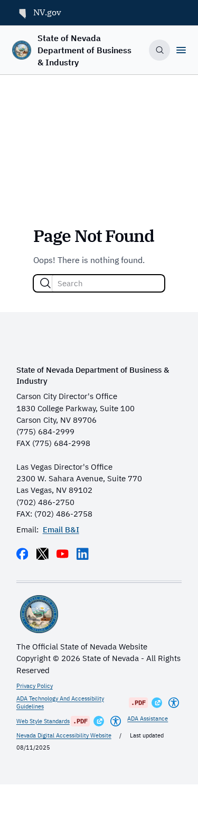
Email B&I (61, 530)
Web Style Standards (43, 721)
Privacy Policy (34, 686)
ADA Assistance (147, 718)
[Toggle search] (159, 50)
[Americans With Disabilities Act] (173, 702)
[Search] (45, 283)
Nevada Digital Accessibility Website (63, 735)
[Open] (181, 50)
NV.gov (47, 12)
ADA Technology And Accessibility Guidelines (60, 703)
